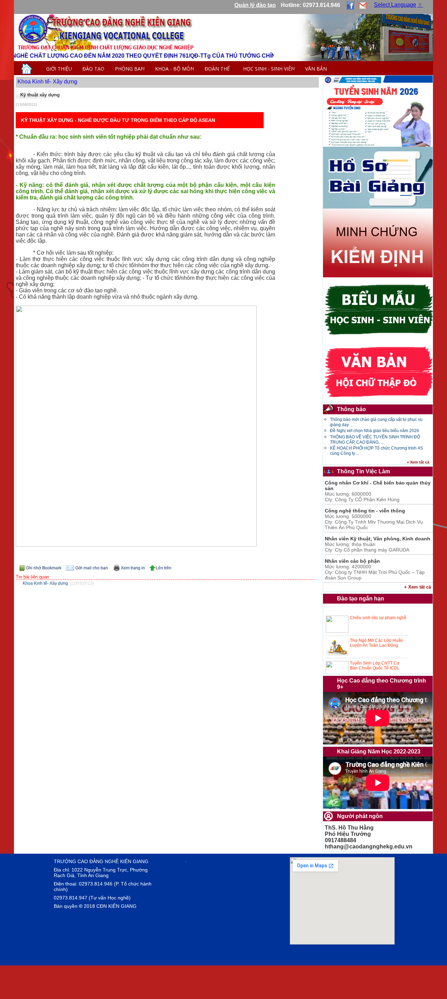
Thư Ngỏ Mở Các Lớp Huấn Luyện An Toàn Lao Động (376, 629)
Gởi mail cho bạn (91, 568)
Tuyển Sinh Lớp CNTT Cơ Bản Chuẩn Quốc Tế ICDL (375, 652)
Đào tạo (93, 68)
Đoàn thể (219, 68)
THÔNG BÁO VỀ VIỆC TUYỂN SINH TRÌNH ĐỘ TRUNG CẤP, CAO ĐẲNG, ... (375, 440)
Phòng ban (130, 68)
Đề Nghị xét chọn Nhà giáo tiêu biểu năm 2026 (374, 430)
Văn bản (316, 68)
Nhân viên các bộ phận (352, 561)
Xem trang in (133, 568)
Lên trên (163, 568)
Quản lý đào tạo (255, 5)
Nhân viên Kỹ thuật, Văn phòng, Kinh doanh (377, 538)
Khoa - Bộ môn (174, 68)
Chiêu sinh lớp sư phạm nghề (378, 603)
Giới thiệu (59, 68)
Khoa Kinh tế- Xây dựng (47, 82)
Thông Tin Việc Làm (363, 471)
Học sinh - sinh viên (269, 68)
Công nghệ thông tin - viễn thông (365, 510)
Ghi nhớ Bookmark (43, 568)
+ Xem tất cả (418, 462)
